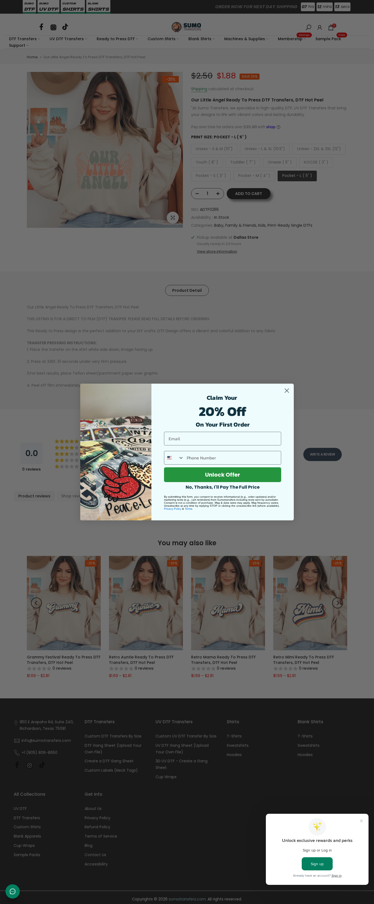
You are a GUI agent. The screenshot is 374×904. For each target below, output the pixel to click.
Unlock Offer (222, 475)
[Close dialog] (287, 390)
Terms (188, 508)
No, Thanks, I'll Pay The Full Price (223, 487)
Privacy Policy (172, 508)
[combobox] (174, 457)
